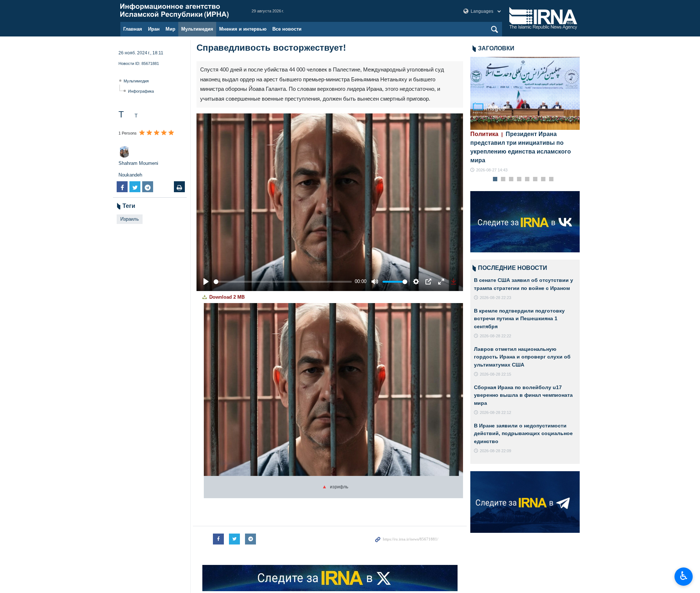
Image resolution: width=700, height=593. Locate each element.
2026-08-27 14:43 (492, 170)
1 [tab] (495, 179)
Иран (154, 29)
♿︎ (683, 575)
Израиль (129, 219)
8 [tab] (551, 179)
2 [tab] (503, 179)
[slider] (283, 281)
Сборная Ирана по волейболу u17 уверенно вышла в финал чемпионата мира (523, 395)
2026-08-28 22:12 (495, 412)
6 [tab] (535, 179)
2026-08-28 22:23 (495, 297)
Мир (170, 29)
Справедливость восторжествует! (271, 48)
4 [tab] (519, 179)
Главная (132, 29)
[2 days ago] (525, 93)
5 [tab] (527, 179)
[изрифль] (333, 393)
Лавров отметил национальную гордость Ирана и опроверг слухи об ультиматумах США (522, 357)
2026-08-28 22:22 (495, 336)
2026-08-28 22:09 (495, 451)
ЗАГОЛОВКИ (496, 48)
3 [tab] (511, 179)
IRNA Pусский (178, 11)
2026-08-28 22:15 (495, 374)
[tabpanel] (525, 115)
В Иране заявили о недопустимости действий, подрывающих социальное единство (523, 433)
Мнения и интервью (243, 29)
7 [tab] (543, 179)
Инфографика (141, 91)
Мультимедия (197, 29)
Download (226, 297)
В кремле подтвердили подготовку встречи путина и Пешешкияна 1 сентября (519, 318)
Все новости (287, 29)
